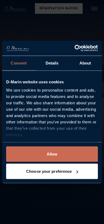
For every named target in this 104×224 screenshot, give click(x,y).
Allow (52, 154)
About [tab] (85, 63)
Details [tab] (52, 63)
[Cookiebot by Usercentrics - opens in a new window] (75, 48)
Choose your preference (49, 171)
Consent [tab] (19, 63)
